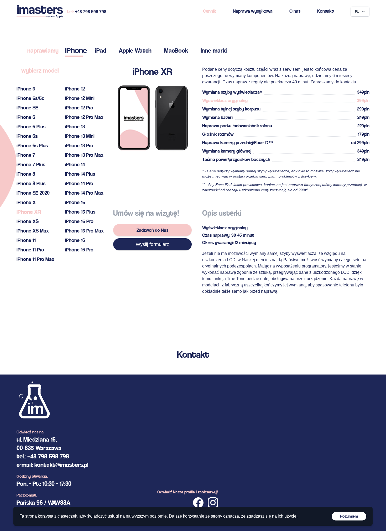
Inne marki (214, 50)
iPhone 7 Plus (31, 164)
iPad (100, 50)
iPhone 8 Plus (31, 183)
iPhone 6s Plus (32, 146)
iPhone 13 (75, 127)
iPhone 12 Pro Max (84, 117)
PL (357, 11)
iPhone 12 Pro (79, 108)
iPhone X (26, 202)
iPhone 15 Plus (80, 212)
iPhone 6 (26, 117)
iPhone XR (29, 212)
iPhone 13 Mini (80, 136)
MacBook (176, 50)
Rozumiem (349, 516)
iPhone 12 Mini (80, 98)
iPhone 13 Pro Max (84, 155)
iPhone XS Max (33, 231)
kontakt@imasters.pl (61, 464)
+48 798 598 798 (90, 11)
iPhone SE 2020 (33, 193)
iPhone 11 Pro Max (35, 259)
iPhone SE (27, 108)
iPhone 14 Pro (79, 183)
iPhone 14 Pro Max (84, 193)
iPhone (76, 50)
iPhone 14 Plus (80, 174)
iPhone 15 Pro (79, 221)
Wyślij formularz (152, 244)
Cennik (209, 11)
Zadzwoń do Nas (152, 230)
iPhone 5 (26, 89)
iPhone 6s (27, 136)
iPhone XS (28, 221)
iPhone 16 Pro (79, 250)
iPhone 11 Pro (30, 250)
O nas (294, 11)
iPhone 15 (75, 202)
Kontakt (325, 11)
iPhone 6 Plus (31, 127)
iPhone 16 (75, 240)
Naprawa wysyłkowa (253, 11)
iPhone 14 (75, 164)
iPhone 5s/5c (30, 98)
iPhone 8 (26, 174)
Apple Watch (135, 50)
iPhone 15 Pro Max (84, 231)
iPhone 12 (75, 89)
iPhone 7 (26, 155)
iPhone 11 (26, 240)
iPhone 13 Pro (79, 146)
